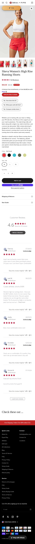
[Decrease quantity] (4, 173)
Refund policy (6, 472)
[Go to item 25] (13, 64)
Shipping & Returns (7, 469)
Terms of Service (7, 494)
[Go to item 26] (19, 63)
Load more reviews (17, 399)
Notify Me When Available (10, 94)
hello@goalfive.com (25, 434)
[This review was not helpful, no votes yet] (29, 271)
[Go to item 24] (7, 64)
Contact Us (5, 463)
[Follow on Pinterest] (17, 517)
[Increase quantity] (12, 173)
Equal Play (5, 437)
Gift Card (4, 444)
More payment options (17, 188)
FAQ (3, 456)
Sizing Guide (5, 466)
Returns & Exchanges (8, 482)
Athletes (4, 440)
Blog (3, 450)
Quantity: (4, 169)
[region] (17, 31)
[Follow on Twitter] (8, 517)
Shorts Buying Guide (8, 491)
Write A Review (18, 232)
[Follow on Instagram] (12, 517)
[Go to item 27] (25, 63)
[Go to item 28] (31, 63)
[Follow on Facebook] (3, 517)
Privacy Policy (6, 460)
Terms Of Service (7, 453)
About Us (4, 434)
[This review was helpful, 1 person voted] (26, 310)
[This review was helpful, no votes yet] (26, 271)
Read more (21, 302)
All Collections (6, 447)
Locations (22, 440)
